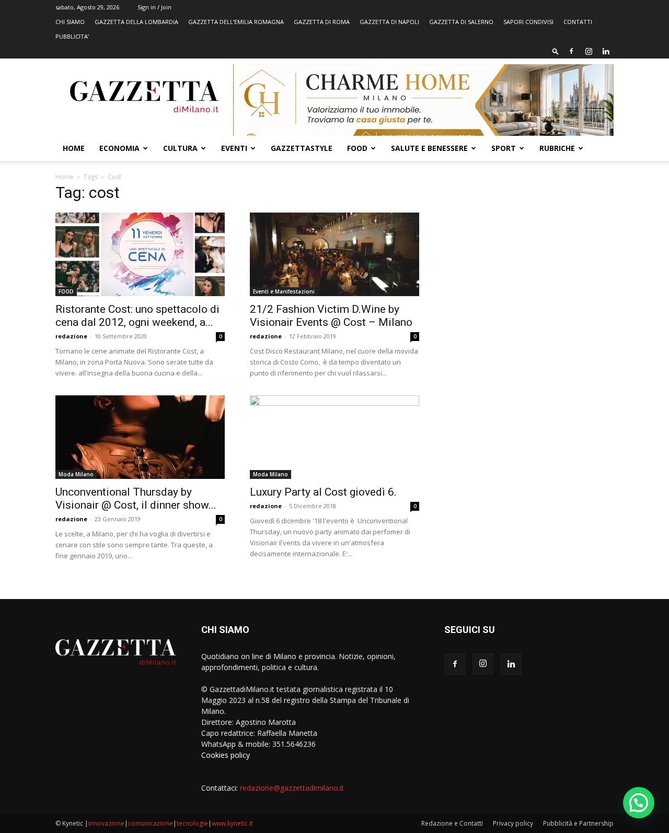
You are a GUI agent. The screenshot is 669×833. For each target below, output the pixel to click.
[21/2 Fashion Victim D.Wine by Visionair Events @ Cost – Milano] (334, 254)
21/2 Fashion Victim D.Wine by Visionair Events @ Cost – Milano (331, 315)
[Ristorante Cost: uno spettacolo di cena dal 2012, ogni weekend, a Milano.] (140, 254)
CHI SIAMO (70, 22)
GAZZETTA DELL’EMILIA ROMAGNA (236, 22)
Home (74, 148)
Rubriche (557, 148)
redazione (71, 336)
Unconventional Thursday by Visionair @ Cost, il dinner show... (135, 498)
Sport (503, 148)
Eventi (234, 148)
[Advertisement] (529, 263)
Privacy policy (513, 823)
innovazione (106, 823)
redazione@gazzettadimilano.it (292, 788)
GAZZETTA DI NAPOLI (389, 22)
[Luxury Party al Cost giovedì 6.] (334, 437)
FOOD (357, 148)
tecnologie (192, 823)
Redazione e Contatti (452, 823)
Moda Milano (76, 474)
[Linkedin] (606, 51)
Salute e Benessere (429, 148)
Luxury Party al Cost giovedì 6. (323, 492)
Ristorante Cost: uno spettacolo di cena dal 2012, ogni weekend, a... (137, 315)
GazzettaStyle (301, 148)
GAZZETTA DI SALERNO (461, 22)
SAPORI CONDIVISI (528, 22)
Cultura (180, 148)
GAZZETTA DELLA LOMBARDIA (136, 22)
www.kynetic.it (232, 823)
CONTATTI (577, 22)
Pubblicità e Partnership (578, 823)
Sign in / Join (154, 7)
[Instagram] (588, 51)
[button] (555, 51)
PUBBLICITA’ (72, 36)
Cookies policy (225, 755)
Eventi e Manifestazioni (284, 291)
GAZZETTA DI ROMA (322, 22)
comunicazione (150, 823)
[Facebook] (571, 51)
